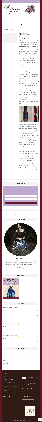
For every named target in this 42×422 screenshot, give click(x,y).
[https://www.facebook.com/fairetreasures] (23, 400)
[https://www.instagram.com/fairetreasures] (11, 214)
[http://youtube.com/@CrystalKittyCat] (14, 214)
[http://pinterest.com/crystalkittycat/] (8, 214)
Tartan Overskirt (23, 37)
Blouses (5, 352)
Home (5, 373)
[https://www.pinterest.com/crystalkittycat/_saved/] (32, 400)
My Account (6, 388)
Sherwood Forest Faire (24, 34)
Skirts (5, 360)
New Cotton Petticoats (30, 388)
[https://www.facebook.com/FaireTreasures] (4, 214)
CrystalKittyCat (22, 38)
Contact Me (6, 385)
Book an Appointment (9, 382)
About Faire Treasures (9, 379)
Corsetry (6, 363)
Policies (6, 390)
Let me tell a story (23, 33)
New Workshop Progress (31, 383)
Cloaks (5, 355)
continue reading (22, 173)
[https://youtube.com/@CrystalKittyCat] (29, 400)
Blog (5, 376)
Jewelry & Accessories (8, 358)
